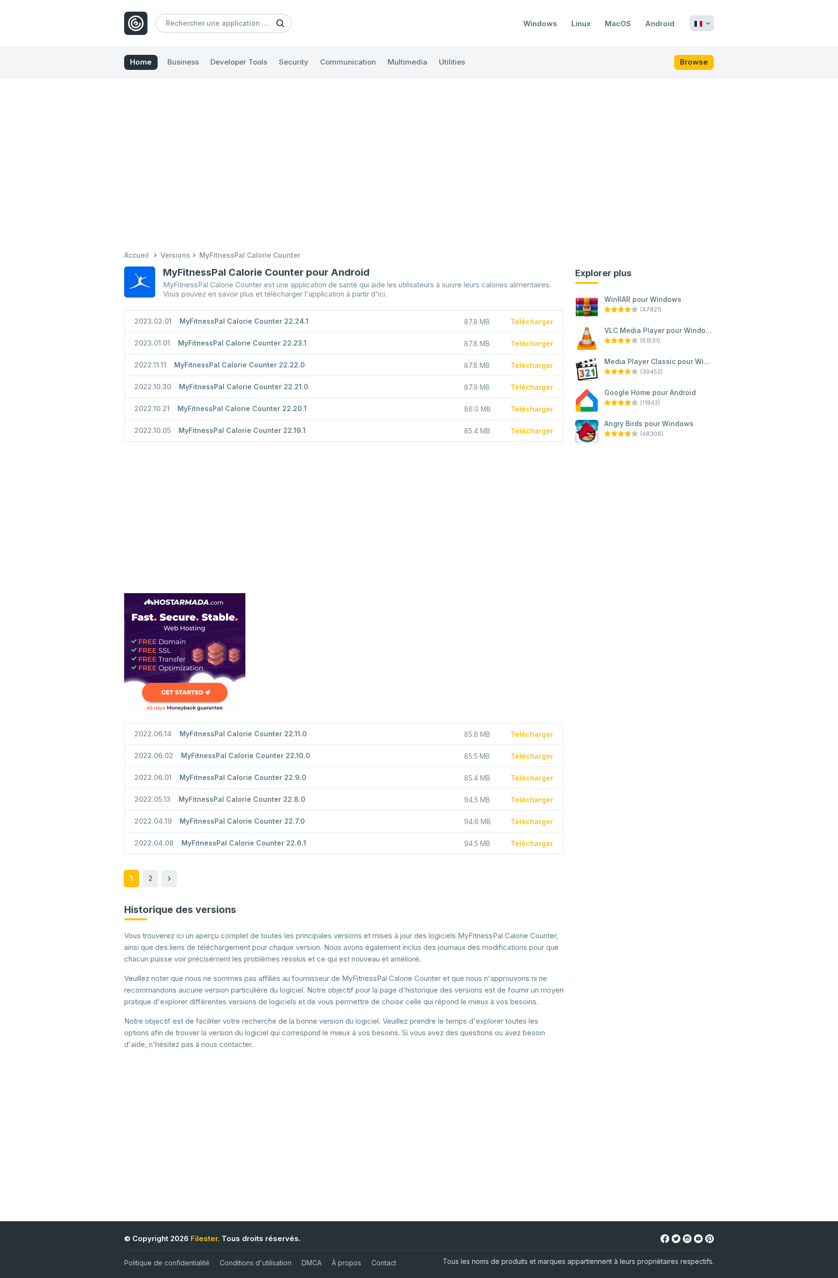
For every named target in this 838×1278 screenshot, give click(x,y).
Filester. (205, 1238)
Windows (540, 23)
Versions (175, 255)
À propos (346, 1263)
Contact (383, 1263)
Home (141, 61)
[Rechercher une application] (280, 23)
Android (660, 23)
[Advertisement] (419, 165)
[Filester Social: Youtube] (698, 1238)
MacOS (618, 23)
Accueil (136, 255)
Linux (581, 23)
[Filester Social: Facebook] (665, 1238)
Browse (694, 61)
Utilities (452, 61)
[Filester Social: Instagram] (687, 1238)
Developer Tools (238, 61)
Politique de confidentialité (167, 1263)
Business (183, 61)
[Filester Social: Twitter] (676, 1238)
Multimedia (407, 61)
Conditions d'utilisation (255, 1263)
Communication (348, 61)
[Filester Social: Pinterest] (709, 1238)
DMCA (312, 1263)
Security (293, 61)
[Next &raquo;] (169, 878)
